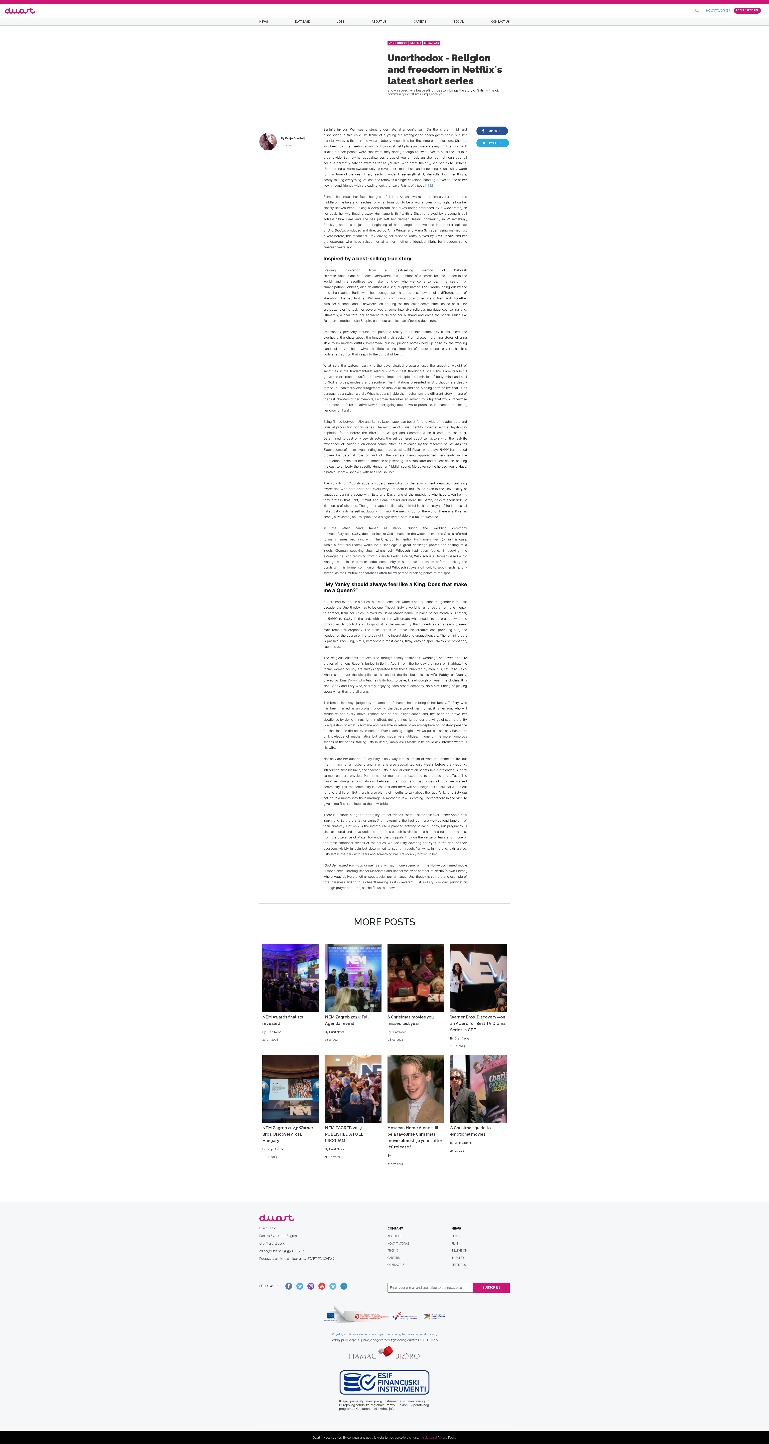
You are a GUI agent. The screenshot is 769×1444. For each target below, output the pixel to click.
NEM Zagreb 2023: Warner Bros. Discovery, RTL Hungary (287, 1141)
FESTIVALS (459, 1264)
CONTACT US (500, 21)
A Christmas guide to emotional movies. (470, 1138)
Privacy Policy (447, 1437)
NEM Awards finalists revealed (282, 1028)
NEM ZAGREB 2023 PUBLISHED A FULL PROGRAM (344, 1141)
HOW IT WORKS (398, 1243)
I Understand (428, 1437)
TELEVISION (459, 1250)
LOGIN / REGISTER (747, 10)
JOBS (340, 21)
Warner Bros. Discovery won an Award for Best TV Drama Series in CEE (478, 1031)
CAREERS (420, 21)
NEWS (263, 21)
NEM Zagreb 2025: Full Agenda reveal (346, 1028)
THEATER (458, 1257)
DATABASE (302, 21)
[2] (432, 185)
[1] (427, 185)
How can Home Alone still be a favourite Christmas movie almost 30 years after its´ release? (415, 1145)
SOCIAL (459, 21)
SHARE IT (494, 130)
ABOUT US (379, 21)
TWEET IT (494, 142)
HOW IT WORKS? (718, 10)
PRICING (393, 1250)
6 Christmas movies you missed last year (411, 1028)
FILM (455, 1243)
